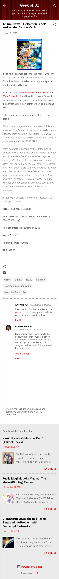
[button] (54, 25)
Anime (7, 279)
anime (18, 312)
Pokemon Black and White (17, 286)
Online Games (22, 353)
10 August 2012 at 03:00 (40, 305)
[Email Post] (4, 273)
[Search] (54, 6)
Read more (49, 468)
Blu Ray (18, 279)
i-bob (36, 573)
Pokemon (41, 279)
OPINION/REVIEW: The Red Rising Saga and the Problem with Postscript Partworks (24, 522)
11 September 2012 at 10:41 (28, 329)
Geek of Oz (29, 5)
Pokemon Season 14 (14, 292)
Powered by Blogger (31, 566)
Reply (18, 320)
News (29, 279)
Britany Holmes (23, 326)
